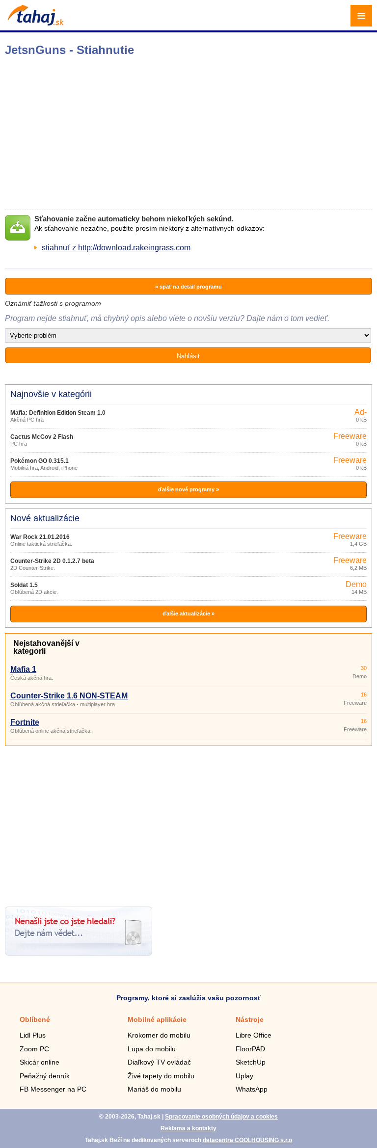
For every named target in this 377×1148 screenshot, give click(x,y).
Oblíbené (35, 1019)
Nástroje (250, 1019)
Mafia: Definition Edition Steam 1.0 (58, 412)
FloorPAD (250, 1049)
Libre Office (253, 1035)
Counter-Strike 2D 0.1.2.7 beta (52, 561)
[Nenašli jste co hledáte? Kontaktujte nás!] (78, 953)
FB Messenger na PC (53, 1089)
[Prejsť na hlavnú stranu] (34, 23)
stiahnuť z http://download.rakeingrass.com (116, 247)
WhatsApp (252, 1089)
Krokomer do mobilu (159, 1035)
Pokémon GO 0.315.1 (39, 460)
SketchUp (251, 1062)
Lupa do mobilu (152, 1049)
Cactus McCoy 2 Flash (41, 436)
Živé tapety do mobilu (161, 1076)
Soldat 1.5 (24, 585)
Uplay (244, 1076)
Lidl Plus (33, 1035)
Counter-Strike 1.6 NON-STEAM (69, 696)
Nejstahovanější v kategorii (46, 647)
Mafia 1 (23, 669)
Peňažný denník (45, 1076)
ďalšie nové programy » (188, 489)
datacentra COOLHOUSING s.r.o (247, 1140)
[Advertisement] (188, 822)
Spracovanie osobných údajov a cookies (221, 1116)
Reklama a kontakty (188, 1128)
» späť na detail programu (188, 287)
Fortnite (24, 722)
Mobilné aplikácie (157, 1019)
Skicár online (39, 1062)
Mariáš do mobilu (154, 1089)
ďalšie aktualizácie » (188, 613)
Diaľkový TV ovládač (159, 1062)
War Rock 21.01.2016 (40, 537)
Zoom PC (34, 1049)
